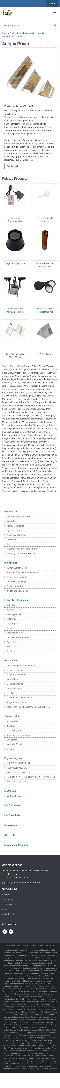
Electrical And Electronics (18, 516)
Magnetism (12, 521)
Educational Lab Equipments (38, 973)
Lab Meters (12, 540)
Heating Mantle (14, 614)
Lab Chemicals (12, 815)
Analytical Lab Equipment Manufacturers (20, 960)
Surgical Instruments (16, 702)
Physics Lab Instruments (37, 976)
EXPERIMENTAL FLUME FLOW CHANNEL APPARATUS (31, 777)
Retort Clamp (13, 646)
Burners (10, 610)
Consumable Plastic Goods (19, 698)
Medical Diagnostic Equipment (21, 665)
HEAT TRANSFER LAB (16, 781)
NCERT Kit (10, 835)
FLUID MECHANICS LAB (17, 768)
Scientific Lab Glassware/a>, (30, 978)
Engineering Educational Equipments (28, 965)
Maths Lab (10, 791)
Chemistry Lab (12, 716)
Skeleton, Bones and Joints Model (22, 572)
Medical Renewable (16, 684)
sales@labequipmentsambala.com (23, 882)
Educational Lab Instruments (17, 986)
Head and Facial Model (17, 577)
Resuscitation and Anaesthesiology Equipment (29, 707)
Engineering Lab (13, 758)
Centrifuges (12, 623)
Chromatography (14, 730)
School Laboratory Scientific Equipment (40, 953)
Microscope (10, 825)
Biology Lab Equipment (17, 591)
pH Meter (11, 749)
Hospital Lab (11, 660)
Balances (11, 628)
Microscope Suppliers (16, 845)
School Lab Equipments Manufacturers (26, 971)
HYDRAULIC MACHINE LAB (18, 772)
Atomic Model (13, 721)
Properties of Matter (16, 535)
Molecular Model (14, 744)
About (52, 3)
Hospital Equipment (16, 674)
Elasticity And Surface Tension (21, 553)
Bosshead (11, 651)
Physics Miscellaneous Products (22, 549)
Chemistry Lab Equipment (19, 735)
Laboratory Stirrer (15, 633)
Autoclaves (12, 605)
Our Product (15, 33)
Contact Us (9, 914)
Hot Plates (11, 619)
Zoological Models (15, 586)
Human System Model (17, 568)
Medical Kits (12, 679)
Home (5, 33)
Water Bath (12, 642)
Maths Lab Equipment (17, 796)
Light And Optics (14, 530)
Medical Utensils (14, 688)
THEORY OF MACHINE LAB (19, 763)
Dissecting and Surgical (18, 581)
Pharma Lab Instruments (25, 958)
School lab (42, 960)
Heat (9, 544)
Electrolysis (12, 740)
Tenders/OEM (10, 904)
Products (8, 899)
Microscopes (33, 963)
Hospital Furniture (15, 670)
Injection (11, 693)
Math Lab (52, 960)
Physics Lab (29, 33)
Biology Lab (10, 562)
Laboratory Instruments (18, 637)
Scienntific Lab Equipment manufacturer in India (25, 955)
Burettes (11, 726)
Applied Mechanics (15, 526)
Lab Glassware (12, 805)
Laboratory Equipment (16, 600)
